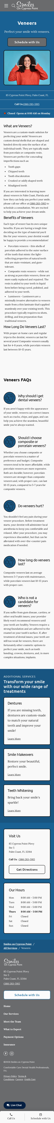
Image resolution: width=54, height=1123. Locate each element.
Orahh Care (30, 1079)
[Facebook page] (6, 1053)
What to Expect (12, 1029)
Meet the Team (12, 1021)
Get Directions (27, 869)
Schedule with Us (27, 42)
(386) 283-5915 (31, 104)
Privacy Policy (10, 1076)
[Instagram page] (12, 1053)
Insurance (9, 1044)
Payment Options (14, 1036)
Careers (19, 1079)
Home (7, 1006)
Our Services (11, 1013)
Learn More (14, 738)
